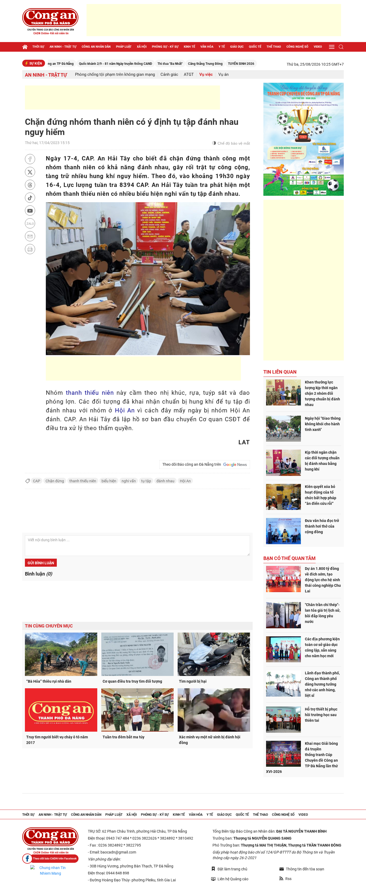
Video (318, 46)
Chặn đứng (55, 481)
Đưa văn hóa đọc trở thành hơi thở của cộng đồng (322, 526)
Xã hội (142, 46)
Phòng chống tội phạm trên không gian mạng (115, 75)
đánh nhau (165, 481)
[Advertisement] (214, 20)
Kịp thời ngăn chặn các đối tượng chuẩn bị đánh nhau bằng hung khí (322, 460)
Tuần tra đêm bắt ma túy (123, 737)
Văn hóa (206, 46)
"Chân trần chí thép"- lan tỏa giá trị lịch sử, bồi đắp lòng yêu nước (322, 613)
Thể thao (274, 46)
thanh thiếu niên (90, 392)
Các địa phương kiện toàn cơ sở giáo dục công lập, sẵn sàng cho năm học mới (322, 647)
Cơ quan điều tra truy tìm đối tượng (132, 681)
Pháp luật (124, 46)
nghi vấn (129, 481)
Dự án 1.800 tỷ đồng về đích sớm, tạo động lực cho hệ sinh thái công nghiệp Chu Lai (323, 579)
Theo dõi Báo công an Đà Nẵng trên (192, 464)
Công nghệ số (297, 46)
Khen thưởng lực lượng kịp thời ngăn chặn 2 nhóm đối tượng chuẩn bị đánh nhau (322, 393)
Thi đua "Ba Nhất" (146, 64)
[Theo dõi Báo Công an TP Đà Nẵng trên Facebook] (50, 859)
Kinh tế (189, 46)
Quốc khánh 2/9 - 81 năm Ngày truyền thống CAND (92, 64)
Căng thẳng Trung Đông (182, 64)
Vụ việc (206, 75)
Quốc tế (255, 46)
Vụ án (223, 75)
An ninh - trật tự (63, 46)
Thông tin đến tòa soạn (305, 869)
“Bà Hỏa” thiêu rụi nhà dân (48, 681)
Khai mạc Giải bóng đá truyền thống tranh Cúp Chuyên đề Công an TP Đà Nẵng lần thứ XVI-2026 (302, 757)
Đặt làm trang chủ (232, 869)
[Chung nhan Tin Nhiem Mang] (50, 870)
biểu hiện (109, 481)
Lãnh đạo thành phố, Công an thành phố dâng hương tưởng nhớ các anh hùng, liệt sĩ (322, 684)
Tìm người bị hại (193, 681)
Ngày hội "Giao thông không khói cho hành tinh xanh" (323, 424)
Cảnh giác (169, 75)
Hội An (125, 410)
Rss (288, 879)
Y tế (222, 46)
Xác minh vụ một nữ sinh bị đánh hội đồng (209, 740)
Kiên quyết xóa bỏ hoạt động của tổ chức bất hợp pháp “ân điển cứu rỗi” (320, 495)
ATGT (189, 75)
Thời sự (38, 46)
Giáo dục (237, 46)
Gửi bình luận (41, 563)
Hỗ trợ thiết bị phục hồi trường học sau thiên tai (321, 715)
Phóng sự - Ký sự (165, 46)
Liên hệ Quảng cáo (233, 879)
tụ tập (146, 481)
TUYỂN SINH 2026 (217, 64)
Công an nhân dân (96, 46)
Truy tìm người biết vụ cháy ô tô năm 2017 (57, 740)
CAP (36, 481)
